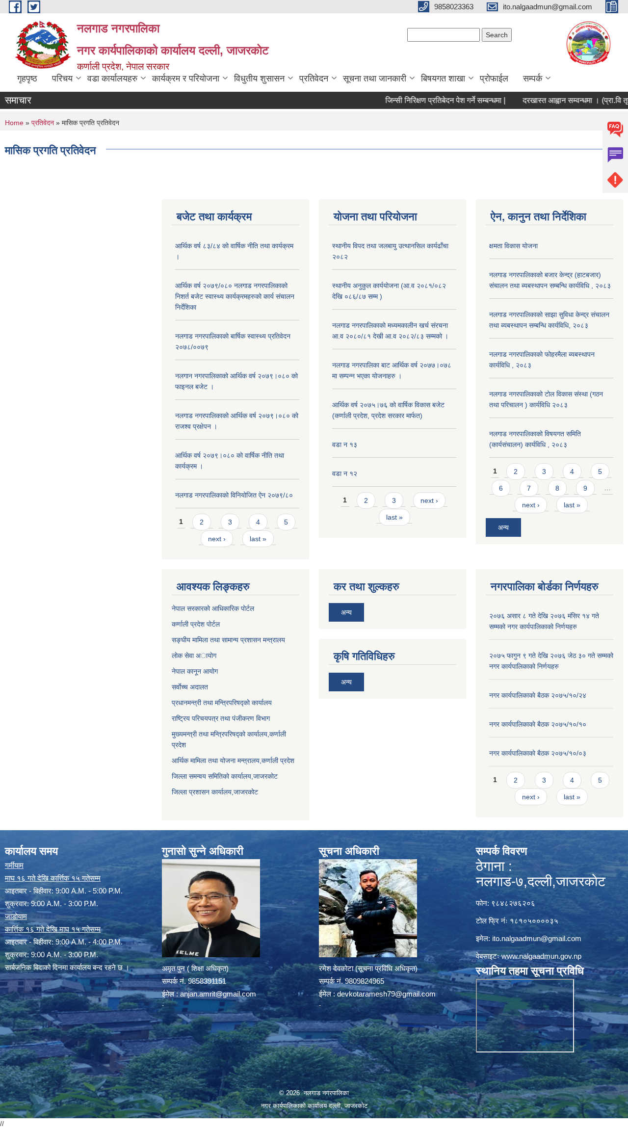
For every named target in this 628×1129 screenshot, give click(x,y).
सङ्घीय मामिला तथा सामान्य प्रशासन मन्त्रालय (228, 640)
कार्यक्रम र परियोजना (185, 78)
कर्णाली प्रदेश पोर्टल (196, 624)
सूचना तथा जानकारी (374, 78)
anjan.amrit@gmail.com (218, 994)
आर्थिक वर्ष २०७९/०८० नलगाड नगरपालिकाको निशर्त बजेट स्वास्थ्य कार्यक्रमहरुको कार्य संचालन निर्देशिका (234, 296)
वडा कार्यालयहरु (112, 78)
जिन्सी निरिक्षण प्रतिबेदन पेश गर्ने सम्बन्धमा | (425, 100)
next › (217, 539)
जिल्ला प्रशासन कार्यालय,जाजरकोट (215, 792)
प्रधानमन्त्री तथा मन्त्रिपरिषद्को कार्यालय (222, 703)
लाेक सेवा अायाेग (194, 655)
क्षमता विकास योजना (513, 246)
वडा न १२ (344, 473)
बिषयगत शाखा (443, 78)
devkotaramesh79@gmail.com (386, 994)
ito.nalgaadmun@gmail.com (536, 938)
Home (14, 123)
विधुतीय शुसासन (259, 78)
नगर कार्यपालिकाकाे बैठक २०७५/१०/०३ (537, 753)
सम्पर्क (532, 78)
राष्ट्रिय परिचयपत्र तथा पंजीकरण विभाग (221, 718)
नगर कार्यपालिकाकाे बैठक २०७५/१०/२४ (537, 695)
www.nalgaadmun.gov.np (541, 956)
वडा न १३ (344, 444)
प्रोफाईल (494, 78)
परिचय (62, 78)
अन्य (503, 527)
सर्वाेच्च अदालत (190, 687)
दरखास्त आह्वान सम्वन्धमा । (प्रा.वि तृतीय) (561, 100)
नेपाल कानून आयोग (195, 671)
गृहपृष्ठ (27, 78)
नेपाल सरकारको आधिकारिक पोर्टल (213, 608)
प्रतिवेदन (313, 78)
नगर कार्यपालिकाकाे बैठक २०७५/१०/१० (537, 724)
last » (258, 539)
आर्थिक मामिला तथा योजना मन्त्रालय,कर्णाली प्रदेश (233, 760)
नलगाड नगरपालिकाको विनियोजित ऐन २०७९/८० (234, 495)
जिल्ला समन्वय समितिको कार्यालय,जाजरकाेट (225, 776)
